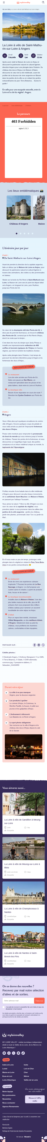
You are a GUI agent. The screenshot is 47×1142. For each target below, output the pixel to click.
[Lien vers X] (43, 645)
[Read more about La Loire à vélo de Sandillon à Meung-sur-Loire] (23, 813)
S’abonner (39, 1000)
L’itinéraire (28, 105)
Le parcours (5, 105)
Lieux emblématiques (17, 105)
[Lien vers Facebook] (34, 645)
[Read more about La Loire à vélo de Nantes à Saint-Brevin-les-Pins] (23, 946)
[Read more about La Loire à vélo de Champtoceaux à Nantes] (23, 902)
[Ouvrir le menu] (3, 2)
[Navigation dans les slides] (16, 233)
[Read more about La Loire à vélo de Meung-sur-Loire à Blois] (23, 858)
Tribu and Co (27, 1137)
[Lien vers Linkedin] (38, 645)
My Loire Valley (7, 9)
